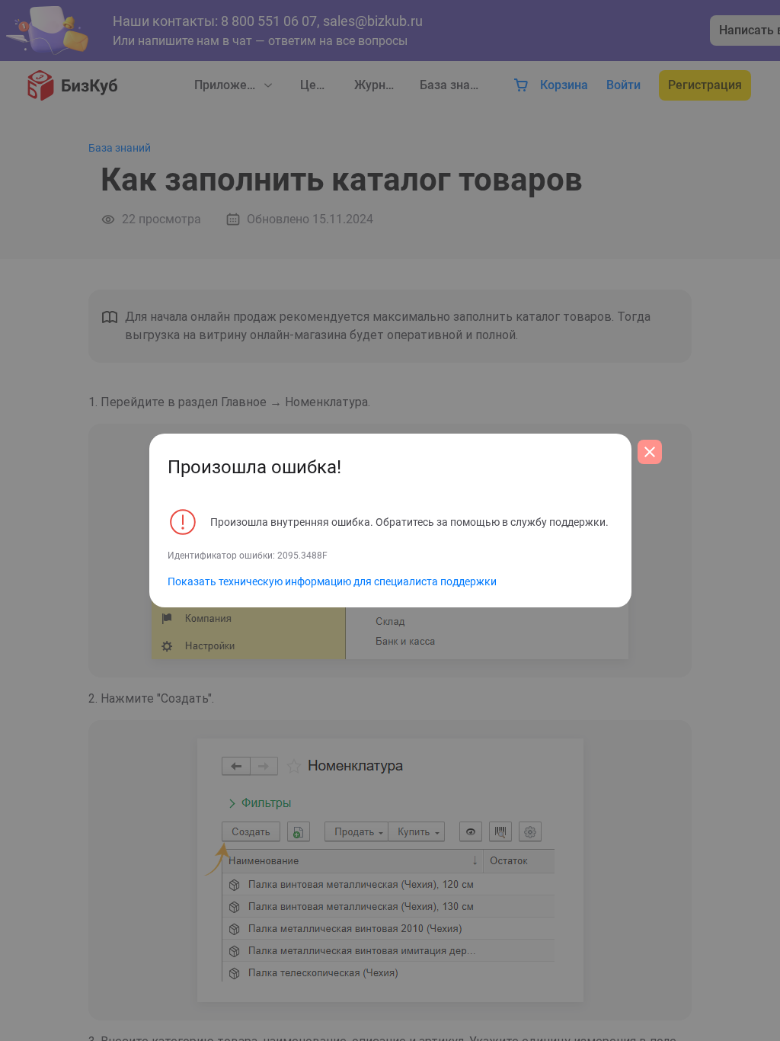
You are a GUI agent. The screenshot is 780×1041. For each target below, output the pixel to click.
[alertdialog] (390, 520)
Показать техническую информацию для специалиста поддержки (332, 581)
